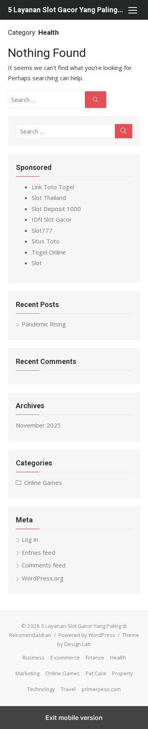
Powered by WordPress (86, 635)
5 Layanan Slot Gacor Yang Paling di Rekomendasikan (66, 10)
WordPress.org (43, 578)
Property (122, 673)
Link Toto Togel (53, 187)
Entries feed (38, 552)
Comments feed (44, 565)
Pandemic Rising (44, 324)
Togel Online (49, 252)
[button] (132, 10)
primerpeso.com (101, 689)
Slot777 (42, 230)
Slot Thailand (49, 198)
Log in (30, 539)
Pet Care (96, 673)
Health (118, 657)
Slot (37, 263)
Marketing (27, 673)
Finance (95, 657)
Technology (41, 689)
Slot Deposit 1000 (56, 209)
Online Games (43, 482)
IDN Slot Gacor (52, 219)
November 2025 (38, 425)
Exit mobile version (74, 717)
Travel (68, 689)
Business (33, 657)
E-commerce (65, 657)
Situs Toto (46, 241)
